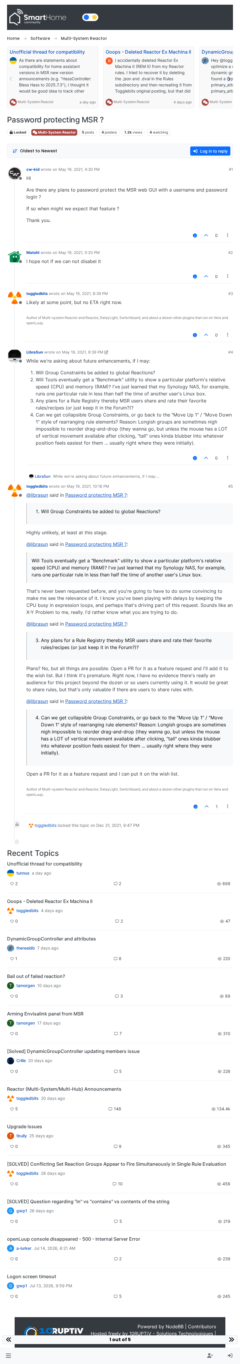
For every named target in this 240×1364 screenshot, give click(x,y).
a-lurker (23, 1248)
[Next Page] (229, 78)
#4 (230, 352)
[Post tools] (228, 235)
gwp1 (21, 1211)
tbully (21, 1136)
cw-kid (33, 169)
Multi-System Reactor (36, 102)
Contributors (202, 1326)
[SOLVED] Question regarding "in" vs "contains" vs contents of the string (88, 1201)
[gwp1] (10, 1173)
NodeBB (175, 1326)
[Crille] (10, 1060)
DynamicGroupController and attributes (51, 939)
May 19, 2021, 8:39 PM (82, 352)
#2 (230, 252)
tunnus (23, 873)
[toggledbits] (10, 1098)
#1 (231, 169)
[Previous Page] (11, 78)
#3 (230, 293)
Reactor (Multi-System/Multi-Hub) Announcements (64, 1089)
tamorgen (25, 986)
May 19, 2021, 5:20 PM (79, 252)
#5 (230, 486)
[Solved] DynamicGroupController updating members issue (73, 1051)
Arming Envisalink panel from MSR (45, 1014)
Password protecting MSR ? (96, 495)
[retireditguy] (10, 910)
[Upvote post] (206, 235)
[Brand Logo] (43, 17)
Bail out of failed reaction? (36, 976)
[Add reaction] (195, 235)
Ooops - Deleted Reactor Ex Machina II (148, 52)
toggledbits (37, 293)
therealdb (25, 948)
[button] (8, 1356)
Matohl (33, 252)
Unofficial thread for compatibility (47, 52)
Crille (21, 1061)
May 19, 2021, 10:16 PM (88, 486)
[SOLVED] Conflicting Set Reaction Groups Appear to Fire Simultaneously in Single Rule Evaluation (116, 1164)
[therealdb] (10, 948)
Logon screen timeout (31, 1276)
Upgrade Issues (24, 1126)
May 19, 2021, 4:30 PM (79, 169)
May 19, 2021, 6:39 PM (87, 293)
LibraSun (34, 352)
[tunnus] (10, 873)
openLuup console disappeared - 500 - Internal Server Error (73, 1239)
